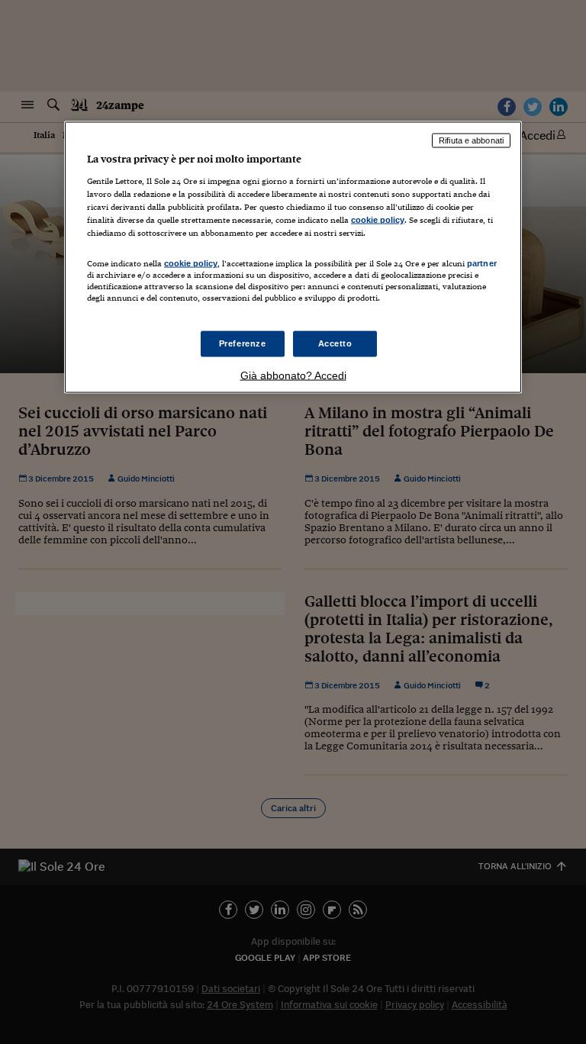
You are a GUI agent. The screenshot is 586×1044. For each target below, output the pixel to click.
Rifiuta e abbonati (471, 140)
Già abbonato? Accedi (293, 375)
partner (482, 263)
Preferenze (242, 343)
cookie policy (377, 219)
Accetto (335, 343)
